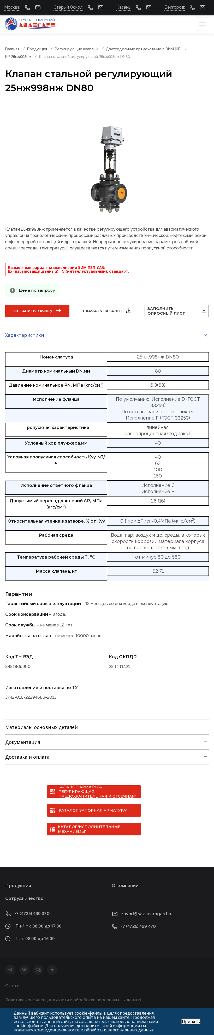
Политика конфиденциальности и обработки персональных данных (73, 999)
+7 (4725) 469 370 (32, 913)
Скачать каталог (103, 311)
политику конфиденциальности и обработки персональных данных (84, 1030)
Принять (191, 1021)
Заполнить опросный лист (166, 311)
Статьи (12, 985)
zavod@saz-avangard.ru (147, 913)
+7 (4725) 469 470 (138, 926)
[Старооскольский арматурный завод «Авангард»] (31, 24)
